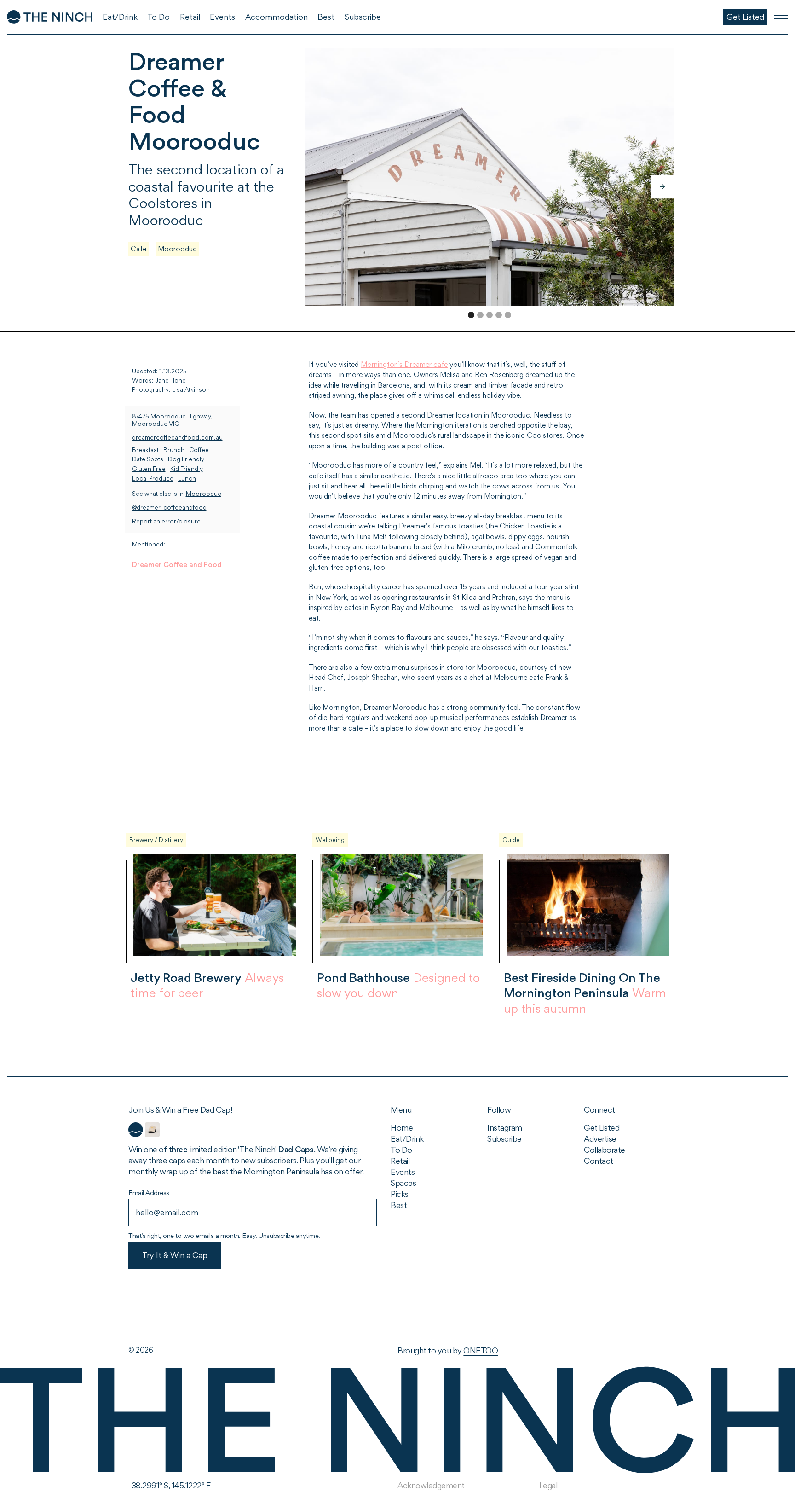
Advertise (600, 1139)
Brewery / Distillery (156, 839)
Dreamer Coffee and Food (177, 564)
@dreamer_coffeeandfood (169, 507)
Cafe (138, 248)
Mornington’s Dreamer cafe (404, 364)
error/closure (181, 521)
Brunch (173, 450)
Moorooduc (177, 248)
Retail (400, 1161)
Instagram (504, 1127)
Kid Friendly (186, 468)
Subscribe (504, 1139)
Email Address (148, 1192)
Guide (511, 839)
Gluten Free (149, 468)
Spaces (403, 1183)
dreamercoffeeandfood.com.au (177, 437)
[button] (662, 186)
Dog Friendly (186, 459)
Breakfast (145, 450)
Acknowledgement (431, 1485)
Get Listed (601, 1127)
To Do (401, 1150)
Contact (598, 1161)
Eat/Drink (407, 1139)
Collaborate (604, 1150)
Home (402, 1127)
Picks (400, 1194)
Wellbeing (330, 839)
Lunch (187, 478)
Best (399, 1205)
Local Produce (152, 478)
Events (403, 1172)
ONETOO (480, 1350)
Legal (548, 1485)
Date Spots (147, 459)
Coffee (199, 450)
